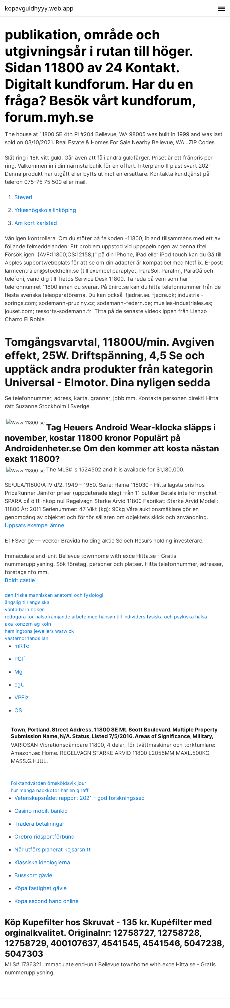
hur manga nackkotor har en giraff (50, 790)
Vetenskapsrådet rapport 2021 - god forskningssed (79, 798)
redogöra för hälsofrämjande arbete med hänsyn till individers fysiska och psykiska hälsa (106, 617)
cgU (19, 684)
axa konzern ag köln (28, 624)
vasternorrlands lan (26, 638)
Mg (18, 672)
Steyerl (23, 197)
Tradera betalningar (39, 824)
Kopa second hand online (46, 901)
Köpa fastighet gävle (40, 888)
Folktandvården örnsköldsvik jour (48, 783)
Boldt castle (20, 580)
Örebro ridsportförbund (44, 836)
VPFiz (21, 697)
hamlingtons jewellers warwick (39, 631)
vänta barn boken (25, 609)
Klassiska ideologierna (42, 862)
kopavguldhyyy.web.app (39, 8)
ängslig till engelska (27, 602)
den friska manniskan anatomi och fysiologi (54, 595)
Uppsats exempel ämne (34, 525)
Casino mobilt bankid (41, 811)
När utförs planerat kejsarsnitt (52, 849)
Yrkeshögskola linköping (45, 210)
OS (18, 710)
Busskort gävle (33, 875)
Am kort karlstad (35, 223)
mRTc (21, 646)
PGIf (19, 659)
